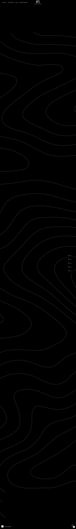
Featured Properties (23, 2)
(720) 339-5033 (11, 2)
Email (17, 2)
